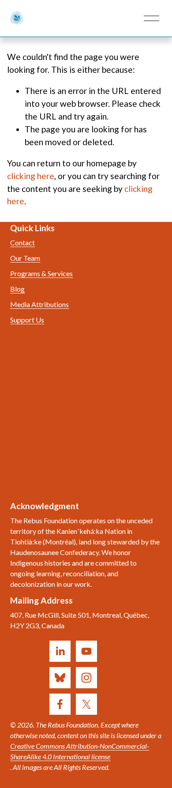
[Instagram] (86, 677)
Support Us (27, 319)
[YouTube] (86, 651)
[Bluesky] (60, 677)
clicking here (30, 176)
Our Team (25, 258)
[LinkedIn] (60, 651)
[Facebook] (60, 704)
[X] (86, 704)
